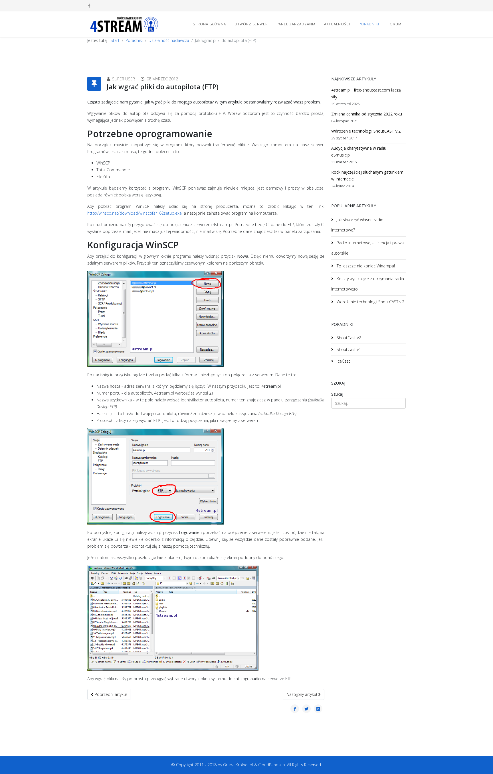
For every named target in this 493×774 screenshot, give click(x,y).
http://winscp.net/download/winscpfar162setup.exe (134, 213)
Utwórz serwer (251, 24)
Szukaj (337, 394)
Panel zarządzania (296, 24)
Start (115, 40)
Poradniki (369, 24)
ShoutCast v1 (348, 349)
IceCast (343, 361)
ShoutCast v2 (348, 337)
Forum (394, 24)
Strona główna (209, 24)
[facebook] (89, 5)
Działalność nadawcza (169, 40)
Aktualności (337, 24)
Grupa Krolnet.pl (238, 764)
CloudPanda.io (271, 764)
